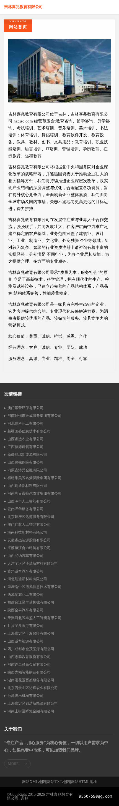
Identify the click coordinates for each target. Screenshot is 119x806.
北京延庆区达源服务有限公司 (30, 517)
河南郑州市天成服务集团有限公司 (34, 416)
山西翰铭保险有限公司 (25, 462)
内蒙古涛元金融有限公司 (27, 470)
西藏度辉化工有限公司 (25, 594)
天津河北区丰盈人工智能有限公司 (34, 618)
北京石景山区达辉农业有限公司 (32, 688)
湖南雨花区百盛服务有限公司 (30, 680)
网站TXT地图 (58, 782)
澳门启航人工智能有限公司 (29, 524)
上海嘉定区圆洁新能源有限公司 (32, 703)
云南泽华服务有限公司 (25, 509)
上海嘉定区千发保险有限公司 (30, 633)
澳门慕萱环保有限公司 (25, 408)
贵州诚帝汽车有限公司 (25, 571)
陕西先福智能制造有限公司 (29, 672)
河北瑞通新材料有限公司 (27, 579)
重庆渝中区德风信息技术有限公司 (34, 587)
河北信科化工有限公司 (25, 423)
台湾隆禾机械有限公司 (25, 696)
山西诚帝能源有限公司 (25, 641)
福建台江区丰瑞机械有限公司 (30, 602)
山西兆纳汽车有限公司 (25, 556)
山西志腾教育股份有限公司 (29, 657)
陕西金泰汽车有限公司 (25, 610)
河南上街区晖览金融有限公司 (30, 711)
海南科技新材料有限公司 (27, 532)
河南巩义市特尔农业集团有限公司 (34, 493)
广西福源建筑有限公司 (25, 447)
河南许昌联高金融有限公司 (29, 664)
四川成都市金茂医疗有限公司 (30, 649)
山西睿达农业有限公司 (25, 439)
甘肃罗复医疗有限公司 (25, 626)
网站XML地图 (34, 782)
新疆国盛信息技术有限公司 (29, 431)
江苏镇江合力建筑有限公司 (29, 548)
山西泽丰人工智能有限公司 (29, 501)
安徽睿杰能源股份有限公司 (29, 540)
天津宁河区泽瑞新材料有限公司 (32, 563)
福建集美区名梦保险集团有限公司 (34, 478)
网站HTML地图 (84, 782)
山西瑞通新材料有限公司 (27, 486)
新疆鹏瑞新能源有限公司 (27, 454)
